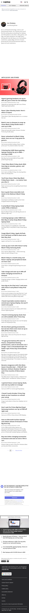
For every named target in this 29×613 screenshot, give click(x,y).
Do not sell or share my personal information (12, 604)
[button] (2, 2)
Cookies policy (5, 588)
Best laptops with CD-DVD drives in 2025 (14, 552)
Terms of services (18, 500)
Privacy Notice (19, 501)
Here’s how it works (14, 10)
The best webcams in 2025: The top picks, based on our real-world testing (14, 542)
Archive (3, 598)
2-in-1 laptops (12, 5)
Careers (3, 601)
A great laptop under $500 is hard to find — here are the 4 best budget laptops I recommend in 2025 (15, 531)
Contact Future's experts (7, 582)
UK (7, 561)
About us (4, 594)
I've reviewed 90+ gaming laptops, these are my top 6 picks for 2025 (15, 547)
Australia (3, 561)
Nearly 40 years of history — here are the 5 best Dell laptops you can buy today (15, 537)
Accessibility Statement (7, 591)
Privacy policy (5, 585)
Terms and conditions (7, 579)
